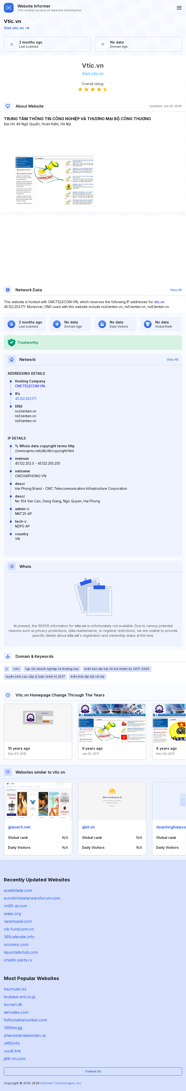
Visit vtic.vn (14, 28)
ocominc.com (16, 944)
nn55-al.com (15, 905)
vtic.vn (159, 302)
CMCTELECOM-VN (30, 386)
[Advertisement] (93, 141)
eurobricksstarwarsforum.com (32, 898)
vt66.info (12, 1043)
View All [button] (176, 290)
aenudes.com (16, 1012)
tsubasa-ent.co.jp (19, 996)
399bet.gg (13, 1027)
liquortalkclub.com (21, 952)
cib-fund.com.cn (19, 929)
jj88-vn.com (14, 1058)
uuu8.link (12, 1050)
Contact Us (93, 1071)
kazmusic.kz (15, 989)
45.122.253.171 (25, 398)
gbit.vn (88, 827)
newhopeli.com (18, 921)
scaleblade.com (18, 890)
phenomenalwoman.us (25, 1035)
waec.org (12, 913)
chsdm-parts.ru (18, 960)
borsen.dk (13, 1004)
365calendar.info (19, 936)
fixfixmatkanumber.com (25, 1020)
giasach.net (19, 827)
